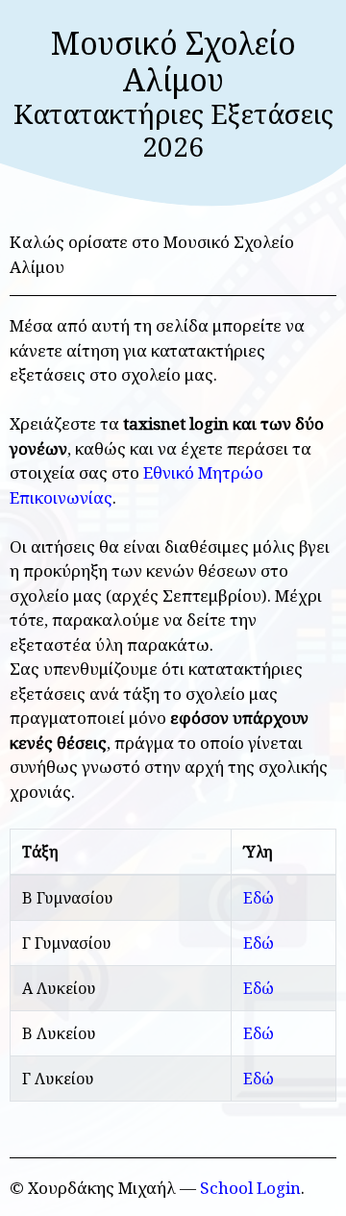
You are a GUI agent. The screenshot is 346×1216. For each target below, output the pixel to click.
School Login (250, 1188)
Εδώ (258, 897)
